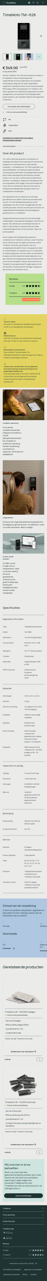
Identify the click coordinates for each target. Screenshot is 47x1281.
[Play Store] (9, 1232)
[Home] (9, 2)
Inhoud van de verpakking (26, 146)
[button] (29, 2)
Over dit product (9, 146)
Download (6, 948)
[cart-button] (37, 2)
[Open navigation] (42, 2)
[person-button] (33, 2)
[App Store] (9, 1238)
